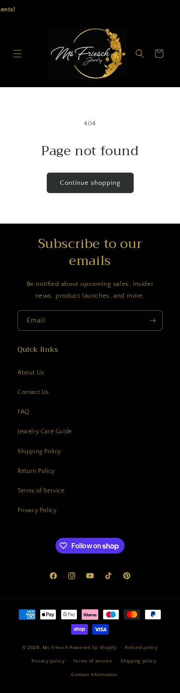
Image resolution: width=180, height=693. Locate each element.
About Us (30, 372)
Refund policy (141, 647)
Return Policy (36, 471)
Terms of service (92, 661)
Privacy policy (48, 661)
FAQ (23, 411)
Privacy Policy (36, 510)
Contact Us (33, 392)
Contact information (94, 674)
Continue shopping (90, 183)
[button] (17, 53)
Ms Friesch (55, 647)
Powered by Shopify (93, 647)
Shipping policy (139, 661)
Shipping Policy (39, 451)
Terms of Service (41, 490)
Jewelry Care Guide (44, 431)
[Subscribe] (152, 320)
